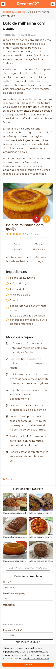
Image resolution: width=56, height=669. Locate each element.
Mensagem (9, 605)
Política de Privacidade (36, 658)
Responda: (13, 630)
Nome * (7, 582)
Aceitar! (28, 664)
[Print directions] (46, 219)
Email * (14, 593)
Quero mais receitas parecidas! (28, 567)
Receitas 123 (8, 11)
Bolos (21, 11)
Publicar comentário (28, 642)
